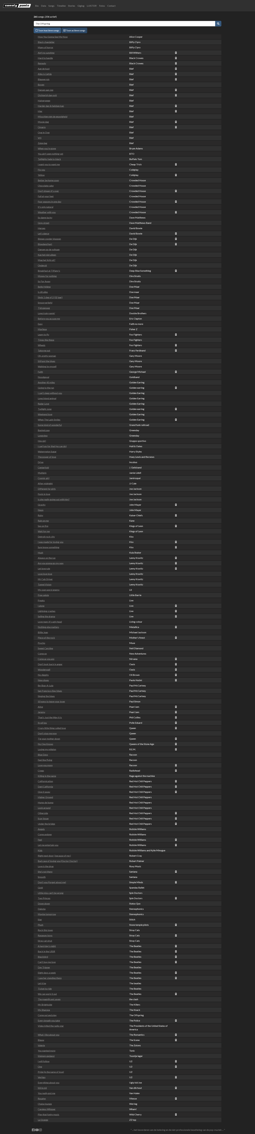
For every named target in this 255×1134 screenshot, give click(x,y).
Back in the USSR (46, 951)
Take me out (44, 350)
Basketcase (44, 430)
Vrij (39, 137)
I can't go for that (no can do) (52, 446)
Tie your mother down (49, 738)
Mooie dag (43, 121)
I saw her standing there (50, 978)
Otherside (43, 813)
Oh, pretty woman (47, 355)
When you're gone (47, 148)
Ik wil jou (42, 722)
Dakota (41, 908)
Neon (40, 510)
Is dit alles (43, 292)
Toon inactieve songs (48, 30)
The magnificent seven (49, 999)
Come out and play (47, 1015)
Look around (44, 807)
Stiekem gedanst (46, 1056)
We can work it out (47, 993)
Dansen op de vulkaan (49, 249)
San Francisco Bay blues (50, 690)
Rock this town (45, 930)
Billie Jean (43, 632)
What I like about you (48, 1034)
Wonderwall (44, 669)
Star (40, 919)
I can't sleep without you (50, 393)
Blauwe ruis (43, 79)
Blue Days (43, 754)
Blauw (41, 1040)
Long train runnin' (46, 313)
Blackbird (43, 956)
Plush (40, 924)
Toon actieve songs (75, 30)
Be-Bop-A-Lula (45, 685)
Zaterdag (42, 143)
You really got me (46, 1093)
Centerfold (43, 467)
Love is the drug (46, 866)
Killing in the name (47, 775)
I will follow (43, 1061)
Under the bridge (46, 823)
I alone (41, 605)
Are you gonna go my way (50, 563)
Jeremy (41, 712)
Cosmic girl (43, 478)
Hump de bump (45, 802)
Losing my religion (47, 749)
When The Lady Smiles (49, 419)
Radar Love (43, 403)
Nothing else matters (48, 627)
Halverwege (44, 100)
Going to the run (46, 387)
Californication (45, 781)
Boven (41, 84)
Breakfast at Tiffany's (49, 270)
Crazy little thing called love (52, 728)
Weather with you (47, 212)
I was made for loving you (50, 541)
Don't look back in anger (50, 664)
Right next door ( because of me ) (54, 855)
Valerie (41, 1045)
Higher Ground (45, 797)
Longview (43, 435)
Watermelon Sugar (47, 451)
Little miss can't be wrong (50, 892)
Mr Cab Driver (45, 579)
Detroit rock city (46, 536)
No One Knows (45, 744)
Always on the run (46, 557)
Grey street (43, 222)
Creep (41, 770)
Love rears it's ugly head (50, 621)
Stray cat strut (45, 940)
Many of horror (45, 47)
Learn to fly (43, 334)
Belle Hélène (44, 286)
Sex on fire (43, 526)
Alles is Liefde (45, 74)
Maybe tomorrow (47, 914)
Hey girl (42, 440)
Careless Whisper (46, 1109)
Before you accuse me (49, 318)
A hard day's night (47, 946)
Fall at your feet (46, 196)
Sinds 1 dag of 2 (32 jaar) (50, 297)
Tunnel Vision (44, 584)
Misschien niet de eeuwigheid (52, 116)
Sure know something (48, 547)
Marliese (42, 329)
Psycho (41, 643)
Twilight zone (45, 409)
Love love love (45, 573)
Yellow (41, 175)
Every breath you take (49, 1020)
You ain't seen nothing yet (50, 153)
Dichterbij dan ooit (47, 95)
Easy (40, 323)
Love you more (45, 765)
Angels (41, 829)
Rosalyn (42, 1098)
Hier (40, 111)
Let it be (42, 983)
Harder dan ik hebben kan (51, 105)
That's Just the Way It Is (50, 717)
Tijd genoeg (44, 308)
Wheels (41, 345)
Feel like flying (45, 760)
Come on (42, 653)
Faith (40, 371)
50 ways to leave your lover (51, 701)
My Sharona (44, 1009)
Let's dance (43, 233)
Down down (44, 903)
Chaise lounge (45, 1103)
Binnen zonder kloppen (49, 238)
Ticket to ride (45, 988)
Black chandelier (46, 42)
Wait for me (44, 531)
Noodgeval (43, 377)
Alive (40, 706)
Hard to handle (45, 58)
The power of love (47, 456)
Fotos (102, 5)
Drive (40, 462)
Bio (37, 5)
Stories (71, 5)
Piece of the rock (46, 637)
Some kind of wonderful (50, 424)
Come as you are (46, 658)
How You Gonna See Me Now (53, 36)
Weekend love (45, 414)
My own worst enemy (48, 589)
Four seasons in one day (49, 201)
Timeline (61, 5)
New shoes (43, 680)
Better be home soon (48, 180)
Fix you (41, 169)
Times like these (46, 339)
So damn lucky (45, 217)
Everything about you (48, 1082)
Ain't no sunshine (46, 52)
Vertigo (41, 1077)
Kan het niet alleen (47, 254)
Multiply (42, 472)
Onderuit (42, 265)
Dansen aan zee (45, 89)
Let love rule (44, 568)
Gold (40, 887)
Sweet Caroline (45, 648)
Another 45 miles (46, 382)
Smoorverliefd (45, 302)
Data (43, 5)
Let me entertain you (48, 845)
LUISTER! (92, 5)
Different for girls (47, 488)
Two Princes (44, 898)
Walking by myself (47, 366)
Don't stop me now (47, 733)
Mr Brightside (45, 1004)
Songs (51, 5)
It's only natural (45, 206)
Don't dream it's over (48, 191)
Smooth (42, 877)
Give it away (44, 791)
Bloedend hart (45, 244)
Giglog (80, 5)
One (40, 1066)
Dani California (45, 786)
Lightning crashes (46, 611)
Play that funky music (48, 1114)
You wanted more (46, 1050)
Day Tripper (44, 967)
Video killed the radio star (51, 1025)
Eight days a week (47, 972)
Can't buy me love (47, 962)
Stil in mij (42, 1087)
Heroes (41, 228)
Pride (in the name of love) (51, 1071)
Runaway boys (45, 935)
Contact (111, 5)
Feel (40, 839)
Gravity (41, 504)
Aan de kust (44, 68)
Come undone (45, 834)
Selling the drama (46, 616)
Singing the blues (46, 696)
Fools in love (44, 494)
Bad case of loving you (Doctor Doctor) (57, 861)
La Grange (43, 1119)
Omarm (42, 127)
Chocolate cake (46, 185)
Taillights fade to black (49, 159)
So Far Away (44, 281)
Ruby (40, 515)
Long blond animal (47, 398)
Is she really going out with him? (54, 499)
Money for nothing (47, 276)
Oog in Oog (44, 132)
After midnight (45, 483)
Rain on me (43, 520)
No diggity (43, 674)
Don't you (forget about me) (52, 882)
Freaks (41, 600)
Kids (40, 850)
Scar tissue (43, 818)
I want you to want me (49, 164)
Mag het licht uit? (46, 260)
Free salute (43, 595)
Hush (40, 552)
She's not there (45, 871)
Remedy (42, 63)
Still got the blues (46, 361)
